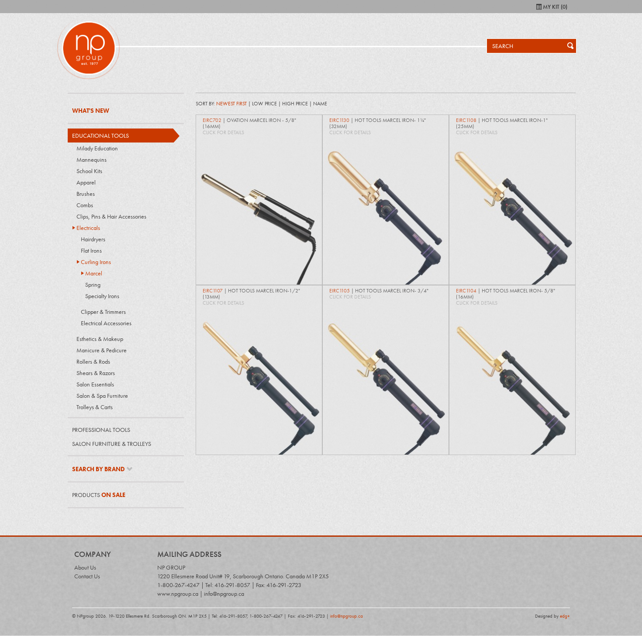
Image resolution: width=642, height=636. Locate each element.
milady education (97, 148)
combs (84, 205)
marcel (93, 273)
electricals (88, 228)
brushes (85, 194)
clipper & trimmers (103, 312)
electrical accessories (106, 323)
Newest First (231, 103)
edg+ (565, 616)
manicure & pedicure (101, 350)
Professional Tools (101, 430)
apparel (86, 182)
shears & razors (95, 373)
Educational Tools (100, 135)
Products (98, 495)
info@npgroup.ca (346, 616)
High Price (295, 103)
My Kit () (554, 6)
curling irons (96, 262)
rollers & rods (93, 361)
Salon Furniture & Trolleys (111, 444)
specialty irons (102, 296)
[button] (567, 45)
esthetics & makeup (99, 339)
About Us (85, 567)
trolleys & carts (94, 407)
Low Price (264, 103)
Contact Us (87, 576)
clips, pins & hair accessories (111, 216)
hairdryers (93, 239)
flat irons (91, 250)
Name (320, 103)
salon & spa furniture (102, 396)
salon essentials (95, 384)
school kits (89, 171)
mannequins (91, 159)
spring (92, 284)
